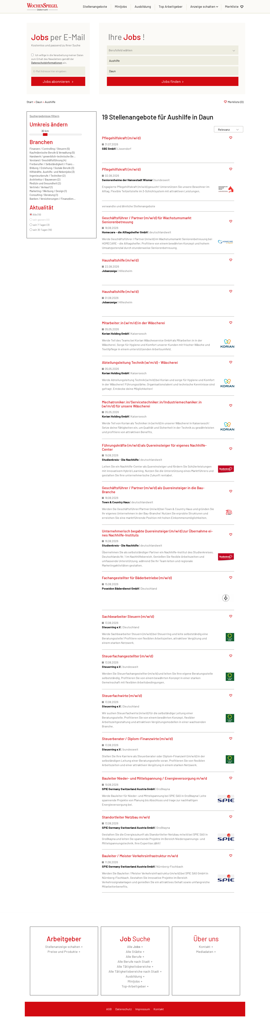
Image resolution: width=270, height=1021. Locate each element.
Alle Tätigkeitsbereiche (134, 966)
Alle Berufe (134, 956)
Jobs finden (171, 81)
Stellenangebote (95, 6)
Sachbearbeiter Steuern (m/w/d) (128, 616)
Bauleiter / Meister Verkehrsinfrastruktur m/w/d (140, 855)
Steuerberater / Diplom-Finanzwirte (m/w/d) (137, 738)
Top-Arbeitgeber (134, 986)
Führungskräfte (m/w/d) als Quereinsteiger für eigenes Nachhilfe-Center (154, 447)
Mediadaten (204, 952)
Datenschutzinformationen (46, 62)
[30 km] (45, 134)
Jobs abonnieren (57, 81)
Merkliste (232, 6)
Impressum (142, 1009)
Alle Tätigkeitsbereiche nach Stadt (134, 971)
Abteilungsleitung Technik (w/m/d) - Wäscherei (140, 362)
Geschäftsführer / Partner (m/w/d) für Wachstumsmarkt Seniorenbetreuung (146, 220)
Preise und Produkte (63, 952)
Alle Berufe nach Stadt (134, 961)
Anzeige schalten (203, 6)
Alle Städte (134, 952)
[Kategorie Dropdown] (234, 49)
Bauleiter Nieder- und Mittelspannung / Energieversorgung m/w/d (154, 778)
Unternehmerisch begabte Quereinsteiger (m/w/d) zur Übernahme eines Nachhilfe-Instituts (157, 533)
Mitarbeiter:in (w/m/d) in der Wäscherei (133, 323)
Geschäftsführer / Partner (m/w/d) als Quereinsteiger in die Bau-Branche (153, 489)
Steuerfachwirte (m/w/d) (122, 695)
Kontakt (204, 947)
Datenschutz (123, 1009)
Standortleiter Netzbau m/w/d (126, 817)
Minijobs (121, 6)
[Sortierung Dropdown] (237, 129)
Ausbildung (143, 6)
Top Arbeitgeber (171, 6)
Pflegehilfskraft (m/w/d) (121, 138)
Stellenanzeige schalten (62, 947)
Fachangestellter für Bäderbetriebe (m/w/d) (137, 577)
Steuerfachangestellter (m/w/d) (127, 656)
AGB (109, 1009)
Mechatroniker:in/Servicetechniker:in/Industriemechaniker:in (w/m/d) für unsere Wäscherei (152, 404)
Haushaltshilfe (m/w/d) (120, 260)
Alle (133, 947)
